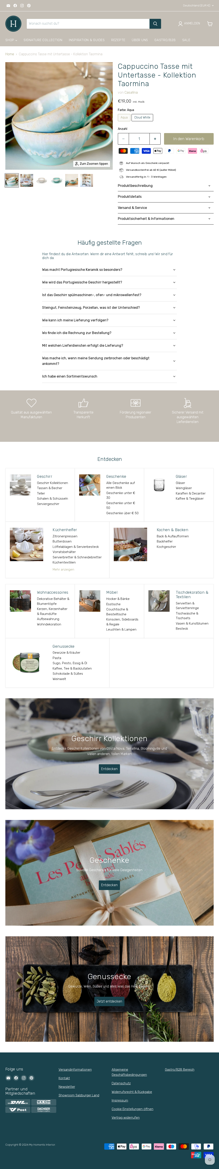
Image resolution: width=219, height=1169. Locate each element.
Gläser (180, 483)
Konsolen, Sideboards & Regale (122, 621)
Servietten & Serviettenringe (187, 605)
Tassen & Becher (49, 488)
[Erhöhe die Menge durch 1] (155, 139)
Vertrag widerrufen (126, 1118)
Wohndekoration (49, 624)
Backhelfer (165, 541)
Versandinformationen (75, 1070)
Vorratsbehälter (64, 552)
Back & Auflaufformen (173, 536)
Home (9, 54)
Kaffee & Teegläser (190, 499)
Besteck (182, 629)
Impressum (120, 1100)
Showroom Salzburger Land (79, 1095)
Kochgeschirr (166, 547)
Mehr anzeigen (63, 569)
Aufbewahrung (48, 619)
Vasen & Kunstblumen (192, 623)
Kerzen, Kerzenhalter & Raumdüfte (52, 611)
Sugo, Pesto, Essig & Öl (70, 663)
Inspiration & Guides (87, 40)
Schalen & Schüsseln (52, 499)
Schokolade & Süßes (68, 674)
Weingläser (184, 488)
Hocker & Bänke (118, 599)
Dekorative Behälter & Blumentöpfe (53, 601)
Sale (186, 40)
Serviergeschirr (48, 504)
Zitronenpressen (65, 536)
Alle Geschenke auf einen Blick (120, 485)
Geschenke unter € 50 (120, 505)
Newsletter (67, 1087)
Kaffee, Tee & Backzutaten (72, 668)
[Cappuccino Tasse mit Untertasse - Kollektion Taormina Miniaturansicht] (12, 180)
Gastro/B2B (165, 40)
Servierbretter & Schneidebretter (77, 557)
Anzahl (122, 129)
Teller (41, 493)
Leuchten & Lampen (121, 629)
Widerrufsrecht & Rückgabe (132, 1092)
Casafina (131, 92)
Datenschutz (121, 1083)
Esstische (113, 604)
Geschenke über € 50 (122, 513)
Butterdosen (62, 541)
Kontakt (64, 1078)
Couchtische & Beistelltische (117, 611)
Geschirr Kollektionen (52, 483)
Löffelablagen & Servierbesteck (76, 547)
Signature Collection (43, 40)
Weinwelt (59, 679)
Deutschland (196, 5)
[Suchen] (155, 24)
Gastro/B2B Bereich (179, 1070)
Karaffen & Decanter (191, 493)
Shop (10, 40)
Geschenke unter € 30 (120, 495)
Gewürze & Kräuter (66, 653)
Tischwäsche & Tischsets (187, 615)
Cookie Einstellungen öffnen (132, 1109)
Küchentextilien (64, 562)
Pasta (57, 658)
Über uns (140, 40)
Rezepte (118, 40)
